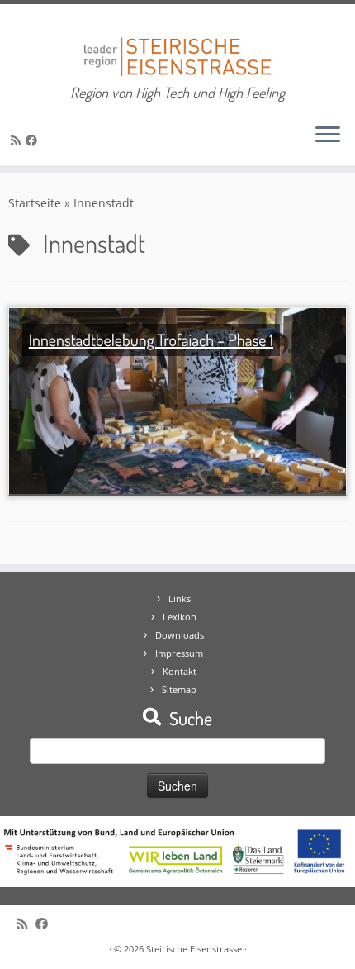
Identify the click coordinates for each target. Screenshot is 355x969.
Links (179, 598)
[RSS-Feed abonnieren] (18, 140)
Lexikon (179, 616)
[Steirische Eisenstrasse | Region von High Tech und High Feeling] (177, 44)
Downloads (179, 635)
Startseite (34, 203)
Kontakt (179, 671)
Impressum (179, 653)
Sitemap (179, 689)
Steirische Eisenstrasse (194, 949)
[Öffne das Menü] (327, 135)
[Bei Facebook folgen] (34, 140)
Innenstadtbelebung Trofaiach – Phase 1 (151, 339)
